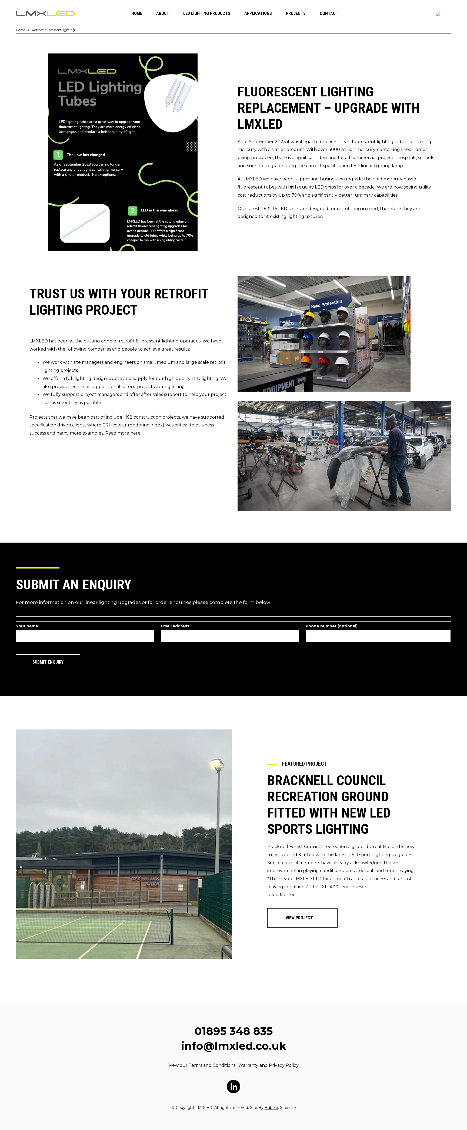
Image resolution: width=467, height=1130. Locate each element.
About (162, 13)
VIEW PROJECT (300, 917)
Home (136, 13)
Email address (175, 626)
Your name (27, 626)
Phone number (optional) (332, 626)
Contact (329, 13)
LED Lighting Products (206, 13)
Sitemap (288, 1107)
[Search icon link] (438, 14)
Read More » (280, 894)
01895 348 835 (233, 1031)
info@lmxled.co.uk (233, 1045)
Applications (258, 13)
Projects (296, 13)
